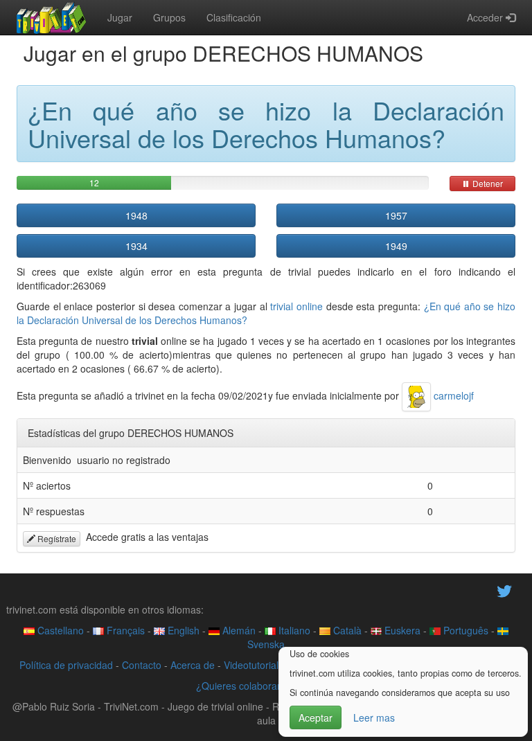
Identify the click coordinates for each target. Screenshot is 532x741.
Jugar (119, 17)
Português (464, 630)
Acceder (486, 17)
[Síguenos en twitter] (504, 589)
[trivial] (51, 17)
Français (124, 630)
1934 (136, 246)
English (182, 630)
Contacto (141, 665)
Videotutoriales (256, 665)
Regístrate (55, 538)
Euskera (401, 630)
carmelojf (452, 395)
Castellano (59, 630)
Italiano (293, 630)
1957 (396, 215)
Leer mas (374, 717)
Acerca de (192, 665)
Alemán (238, 630)
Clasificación (233, 17)
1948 (136, 215)
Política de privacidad (66, 665)
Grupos (169, 17)
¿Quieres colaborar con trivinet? (266, 686)
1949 (396, 246)
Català (346, 630)
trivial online (296, 306)
